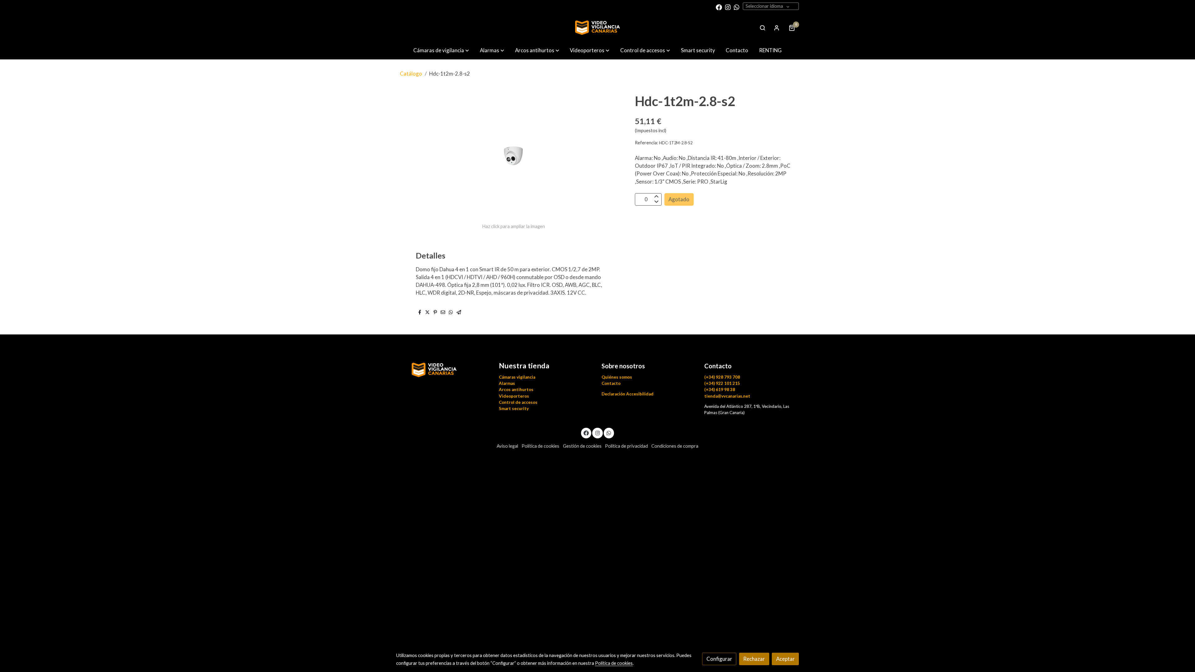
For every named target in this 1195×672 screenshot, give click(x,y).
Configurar (719, 659)
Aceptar (785, 659)
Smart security (514, 408)
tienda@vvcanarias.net (727, 396)
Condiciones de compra (674, 446)
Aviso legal (507, 446)
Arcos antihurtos (516, 389)
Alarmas (507, 383)
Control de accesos (518, 402)
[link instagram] (728, 7)
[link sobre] (443, 369)
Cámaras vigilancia (517, 377)
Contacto (611, 383)
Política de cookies (540, 446)
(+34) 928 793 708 (722, 377)
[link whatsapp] (736, 7)
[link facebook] (719, 7)
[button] (441, 50)
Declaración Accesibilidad (628, 393)
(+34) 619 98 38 (719, 389)
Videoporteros (514, 396)
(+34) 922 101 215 (722, 383)
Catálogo (411, 73)
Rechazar (754, 659)
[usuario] (776, 28)
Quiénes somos (617, 377)
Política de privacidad (626, 446)
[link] (597, 28)
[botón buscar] (762, 28)
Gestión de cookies (582, 446)
